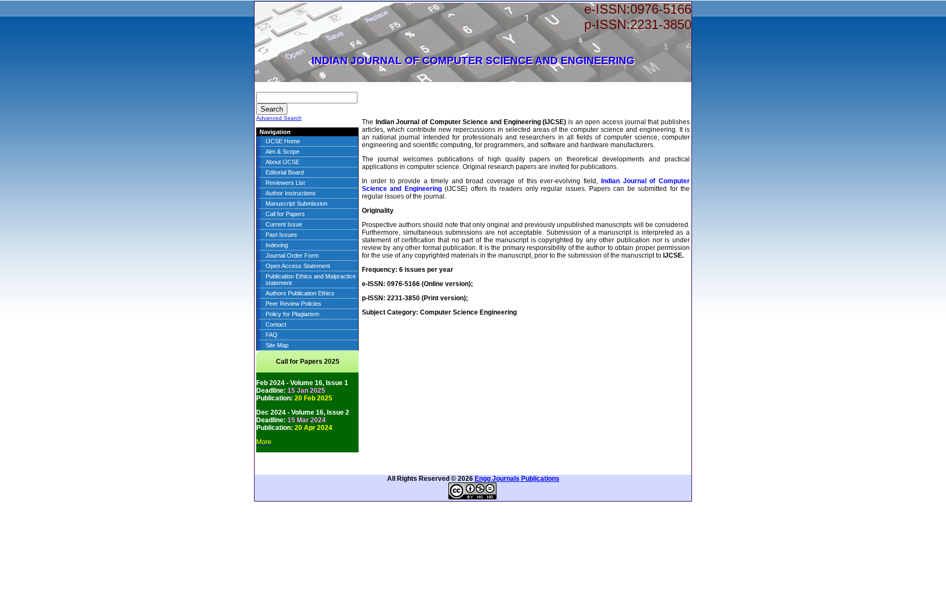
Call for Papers (285, 214)
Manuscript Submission (296, 203)
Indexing (277, 245)
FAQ (272, 334)
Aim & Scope (282, 151)
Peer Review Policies (293, 303)
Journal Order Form (292, 255)
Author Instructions (291, 193)
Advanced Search (279, 118)
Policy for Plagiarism (292, 314)
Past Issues (281, 234)
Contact (276, 324)
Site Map (277, 345)
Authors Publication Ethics (300, 293)
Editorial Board (285, 172)
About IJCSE (282, 162)
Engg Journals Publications (517, 478)
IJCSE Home (283, 141)
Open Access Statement (298, 266)
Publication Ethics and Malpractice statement (311, 279)
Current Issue (284, 224)
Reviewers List (285, 182)
